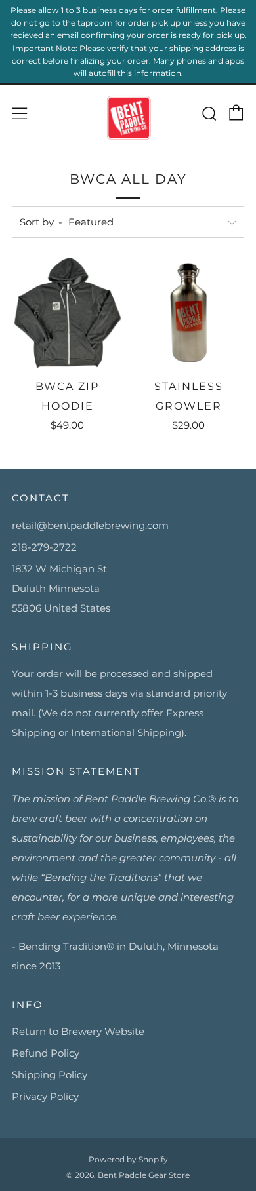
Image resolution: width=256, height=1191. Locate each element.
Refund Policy (45, 1053)
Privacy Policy (45, 1096)
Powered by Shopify (128, 1159)
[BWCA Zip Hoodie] (67, 313)
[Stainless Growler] (189, 313)
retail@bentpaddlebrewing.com (90, 525)
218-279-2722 (44, 547)
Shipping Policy (49, 1074)
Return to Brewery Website (78, 1031)
